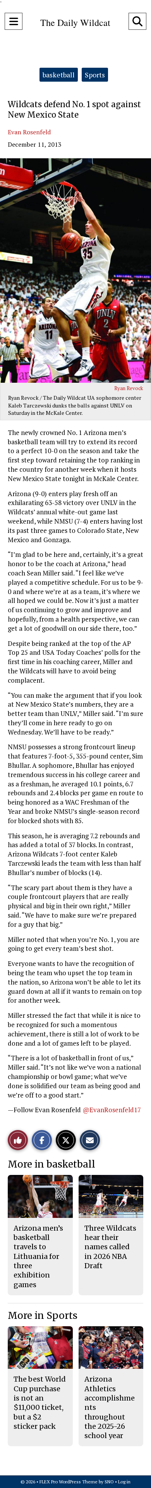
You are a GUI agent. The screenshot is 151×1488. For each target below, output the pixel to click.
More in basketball (51, 1164)
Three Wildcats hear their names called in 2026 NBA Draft (110, 1247)
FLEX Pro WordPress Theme (68, 1482)
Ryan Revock (128, 388)
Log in (124, 1482)
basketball (59, 74)
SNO (109, 1482)
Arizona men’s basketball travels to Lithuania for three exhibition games (38, 1256)
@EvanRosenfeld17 (111, 1109)
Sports (95, 74)
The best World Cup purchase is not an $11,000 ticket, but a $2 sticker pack (40, 1402)
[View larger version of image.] (75, 270)
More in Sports (42, 1316)
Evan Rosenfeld (29, 132)
